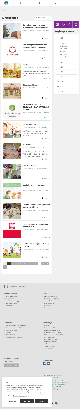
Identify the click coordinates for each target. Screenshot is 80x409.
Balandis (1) (63, 49)
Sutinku (41, 401)
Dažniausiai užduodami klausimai (53, 334)
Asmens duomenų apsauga (52, 330)
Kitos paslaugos (49, 303)
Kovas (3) (63, 51)
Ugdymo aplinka (10, 298)
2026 (61, 38)
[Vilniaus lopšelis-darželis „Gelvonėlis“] (6, 3)
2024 (61, 67)
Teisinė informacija (49, 346)
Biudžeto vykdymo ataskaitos (14, 337)
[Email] (48, 363)
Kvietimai (45, 127)
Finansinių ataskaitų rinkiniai (14, 328)
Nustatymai (12, 401)
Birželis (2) (63, 46)
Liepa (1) (62, 43)
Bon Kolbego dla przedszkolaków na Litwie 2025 (35, 225)
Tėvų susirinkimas (30, 85)
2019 (61, 86)
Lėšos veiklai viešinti (11, 330)
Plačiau (46, 38)
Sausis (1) (63, 57)
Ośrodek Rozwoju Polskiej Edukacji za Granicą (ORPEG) (36, 206)
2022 (61, 77)
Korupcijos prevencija (50, 341)
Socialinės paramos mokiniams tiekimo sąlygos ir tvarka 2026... (35, 46)
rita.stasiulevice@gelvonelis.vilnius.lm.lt (57, 382)
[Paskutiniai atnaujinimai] (38, 3)
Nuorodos (47, 325)
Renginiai (46, 30)
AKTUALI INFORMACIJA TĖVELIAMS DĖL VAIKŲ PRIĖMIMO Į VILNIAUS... (36, 107)
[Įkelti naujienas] (21, 3)
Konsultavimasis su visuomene (53, 332)
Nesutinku (27, 401)
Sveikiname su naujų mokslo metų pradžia (36, 245)
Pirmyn (5, 267)
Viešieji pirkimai (10, 334)
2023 (61, 72)
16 (47, 263)
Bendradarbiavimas (11, 303)
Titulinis (3, 10)
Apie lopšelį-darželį (11, 296)
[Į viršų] (56, 403)
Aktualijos (46, 112)
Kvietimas (27, 145)
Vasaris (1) (63, 54)
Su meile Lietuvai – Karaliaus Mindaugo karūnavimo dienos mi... (36, 26)
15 (43, 263)
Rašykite (8, 365)
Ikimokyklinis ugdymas (50, 296)
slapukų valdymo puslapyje (21, 396)
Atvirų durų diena (29, 165)
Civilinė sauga (48, 344)
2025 (61, 62)
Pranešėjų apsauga (49, 337)
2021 (61, 82)
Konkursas (27, 64)
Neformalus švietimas (50, 301)
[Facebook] (44, 363)
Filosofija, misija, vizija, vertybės (15, 301)
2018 (61, 91)
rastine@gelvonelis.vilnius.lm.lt (54, 381)
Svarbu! (45, 50)
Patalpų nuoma (48, 308)
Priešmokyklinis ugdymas (51, 298)
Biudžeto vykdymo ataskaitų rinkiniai (16, 325)
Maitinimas (47, 305)
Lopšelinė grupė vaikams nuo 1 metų (35, 186)
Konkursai (46, 67)
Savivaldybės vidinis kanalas (17, 286)
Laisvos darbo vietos (50, 328)
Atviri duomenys (48, 348)
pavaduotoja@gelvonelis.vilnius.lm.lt (56, 384)
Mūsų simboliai (10, 305)
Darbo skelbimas (29, 124)
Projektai (8, 332)
